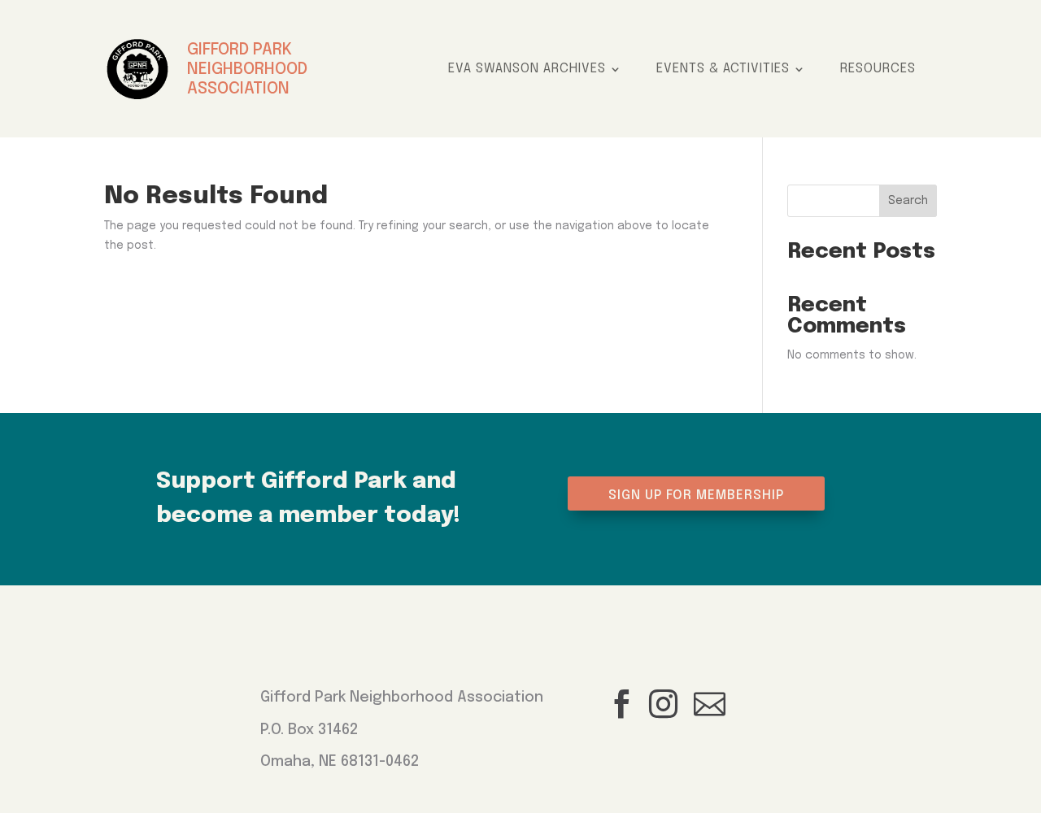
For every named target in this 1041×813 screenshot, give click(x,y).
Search (908, 201)
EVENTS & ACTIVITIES (723, 69)
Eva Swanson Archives (527, 69)
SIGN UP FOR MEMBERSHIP (696, 495)
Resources (878, 69)
